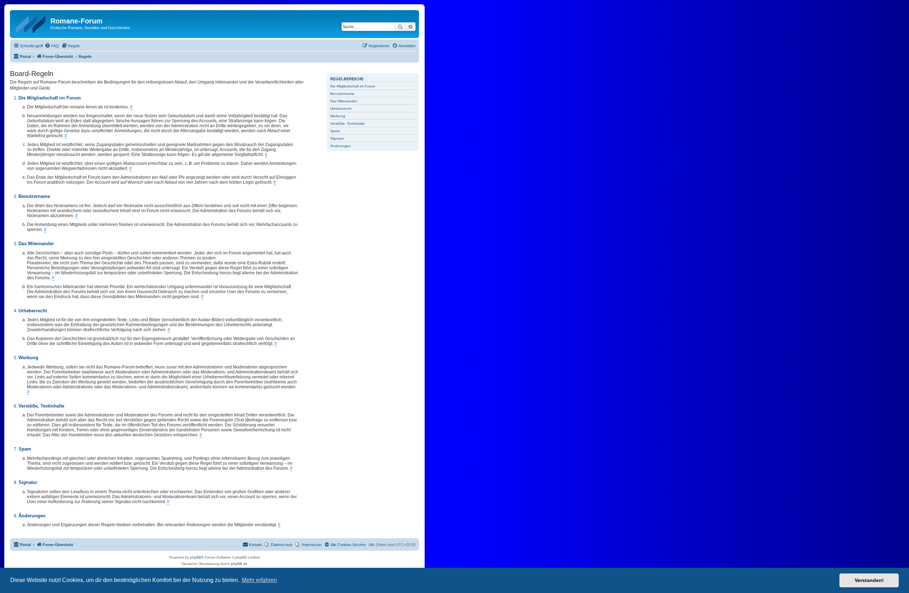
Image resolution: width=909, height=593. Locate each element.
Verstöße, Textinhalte (347, 123)
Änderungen (340, 146)
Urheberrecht (341, 108)
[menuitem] (52, 46)
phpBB (195, 557)
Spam (335, 131)
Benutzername (342, 94)
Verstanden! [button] (869, 580)
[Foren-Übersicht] (31, 23)
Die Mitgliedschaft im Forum (352, 86)
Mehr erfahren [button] (259, 580)
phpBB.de (239, 564)
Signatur (337, 138)
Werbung (337, 116)
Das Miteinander (343, 101)
